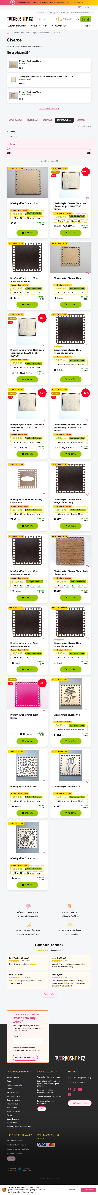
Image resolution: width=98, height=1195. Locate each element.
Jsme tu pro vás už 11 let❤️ (49, 1178)
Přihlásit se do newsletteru (25, 1057)
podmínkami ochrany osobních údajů (26, 1050)
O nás (9, 1081)
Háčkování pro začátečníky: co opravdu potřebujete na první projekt (48, 1083)
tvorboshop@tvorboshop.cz (83, 1078)
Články (9, 1115)
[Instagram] (74, 1088)
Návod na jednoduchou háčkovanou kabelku (45, 1091)
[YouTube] (80, 1088)
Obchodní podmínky (14, 1119)
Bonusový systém (13, 1111)
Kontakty (10, 1089)
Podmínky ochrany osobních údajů (20, 1126)
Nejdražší (47, 120)
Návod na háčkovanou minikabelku (45, 1102)
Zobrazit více (49, 994)
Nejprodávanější (64, 120)
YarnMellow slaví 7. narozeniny (48, 1077)
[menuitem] (17, 25)
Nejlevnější (32, 120)
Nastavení (55, 1190)
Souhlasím (89, 1190)
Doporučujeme (15, 120)
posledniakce (34, 214)
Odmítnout (71, 1190)
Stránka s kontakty (80, 1103)
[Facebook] (69, 1088)
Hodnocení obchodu (49, 945)
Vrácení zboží (12, 1123)
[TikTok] (69, 1094)
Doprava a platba (13, 1100)
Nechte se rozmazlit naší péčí (18, 1149)
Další (42, 1109)
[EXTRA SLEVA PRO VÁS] (27, 183)
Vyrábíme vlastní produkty (16, 1145)
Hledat (55, 19)
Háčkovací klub (12, 1104)
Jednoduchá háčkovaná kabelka (49, 1097)
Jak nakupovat (12, 1092)
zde (35, 1192)
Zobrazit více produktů (49, 109)
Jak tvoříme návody (14, 1141)
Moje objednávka (13, 1096)
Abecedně (81, 120)
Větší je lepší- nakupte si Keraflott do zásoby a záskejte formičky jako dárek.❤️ (50, 2)
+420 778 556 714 (79, 1082)
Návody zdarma (13, 1077)
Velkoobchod (12, 1108)
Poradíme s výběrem (14, 1153)
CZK (84, 7)
